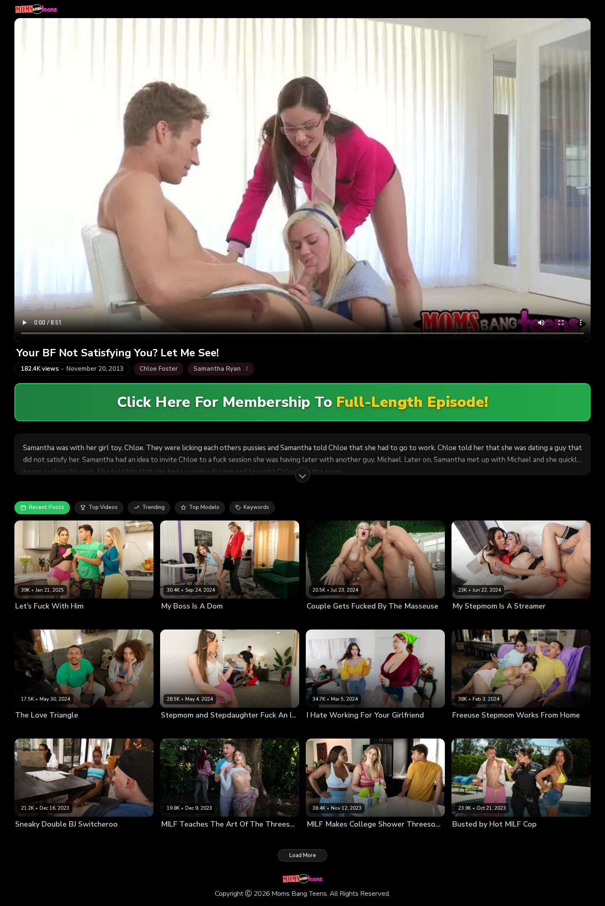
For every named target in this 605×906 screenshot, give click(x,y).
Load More (302, 855)
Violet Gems (503, 729)
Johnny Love (538, 729)
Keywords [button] (256, 507)
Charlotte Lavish (36, 729)
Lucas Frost (400, 620)
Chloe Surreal (325, 729)
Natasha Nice (363, 729)
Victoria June (210, 838)
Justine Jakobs (179, 729)
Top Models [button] (204, 507)
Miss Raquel (518, 620)
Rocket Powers (119, 729)
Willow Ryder (79, 729)
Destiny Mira (31, 838)
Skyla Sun (500, 838)
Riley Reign (352, 838)
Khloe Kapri (176, 838)
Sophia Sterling (78, 620)
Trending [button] (153, 507)
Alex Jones (247, 729)
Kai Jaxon (549, 620)
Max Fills (112, 620)
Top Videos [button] (103, 507)
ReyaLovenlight (215, 620)
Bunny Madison (35, 620)
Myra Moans (177, 620)
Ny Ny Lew (321, 838)
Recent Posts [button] (46, 507)
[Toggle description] (302, 474)
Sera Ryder (215, 729)
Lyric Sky (62, 838)
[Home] (36, 9)
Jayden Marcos (258, 620)
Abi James (320, 620)
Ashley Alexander (358, 620)
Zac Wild (88, 838)
